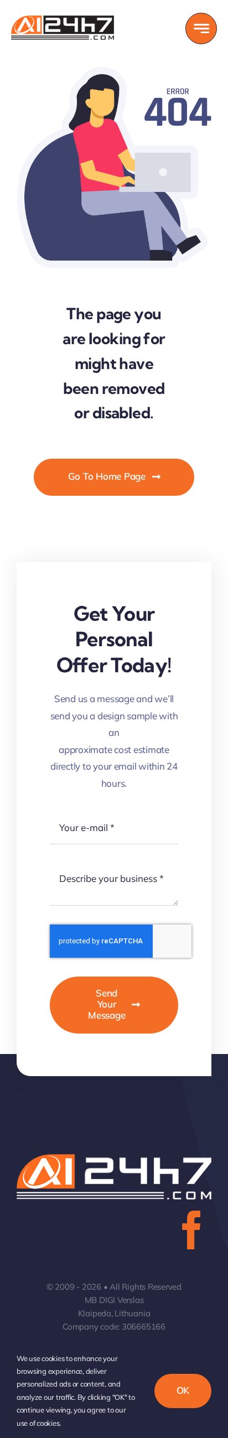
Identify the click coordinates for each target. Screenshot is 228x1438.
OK (183, 1390)
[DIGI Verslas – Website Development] (62, 20)
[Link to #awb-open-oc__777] (201, 28)
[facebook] (192, 1230)
